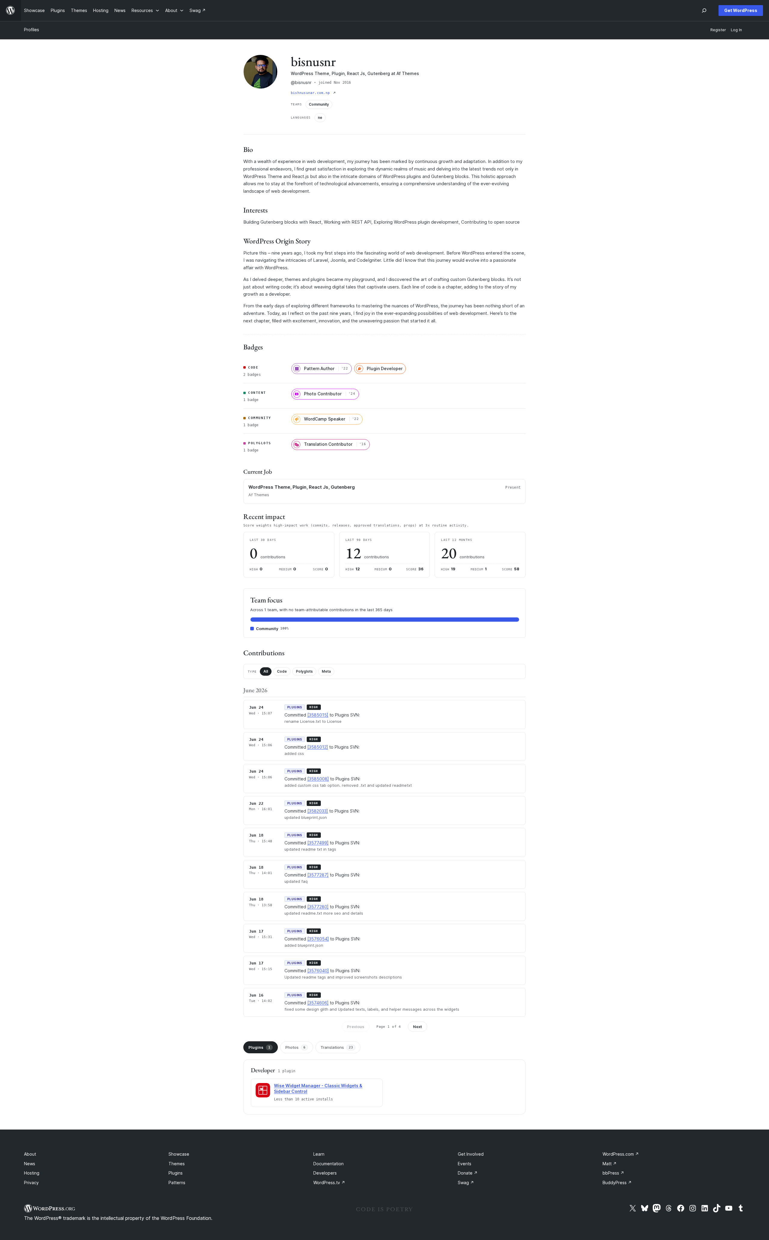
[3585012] (317, 747)
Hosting (31, 1172)
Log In (736, 30)
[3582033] (317, 810)
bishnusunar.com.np (311, 93)
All (265, 671)
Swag (466, 1182)
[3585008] (318, 778)
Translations (337, 1047)
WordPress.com (621, 1154)
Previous (355, 1026)
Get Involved (471, 1154)
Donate (468, 1172)
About (30, 1154)
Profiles (31, 29)
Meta (326, 671)
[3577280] (318, 906)
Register (718, 30)
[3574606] (318, 1002)
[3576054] (318, 938)
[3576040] (318, 970)
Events (464, 1163)
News (29, 1163)
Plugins (259, 1047)
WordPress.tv (329, 1182)
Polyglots (304, 671)
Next (417, 1026)
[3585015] (317, 714)
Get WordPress (740, 10)
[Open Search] (704, 10)
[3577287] (318, 874)
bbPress (613, 1172)
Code (282, 671)
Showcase (179, 1154)
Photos (295, 1047)
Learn (318, 1154)
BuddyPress (617, 1182)
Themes (177, 1163)
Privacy (31, 1182)
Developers (325, 1172)
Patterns (177, 1182)
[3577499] (318, 842)
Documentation (328, 1163)
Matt (610, 1163)
